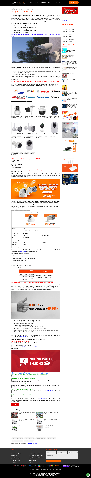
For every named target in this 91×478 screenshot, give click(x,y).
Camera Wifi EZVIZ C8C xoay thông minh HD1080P (42, 117)
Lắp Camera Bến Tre (67, 28)
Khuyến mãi (51, 2)
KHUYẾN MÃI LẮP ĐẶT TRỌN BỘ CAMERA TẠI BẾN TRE (72, 69)
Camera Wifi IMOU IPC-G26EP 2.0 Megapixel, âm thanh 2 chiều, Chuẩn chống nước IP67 (29, 135)
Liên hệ (58, 2)
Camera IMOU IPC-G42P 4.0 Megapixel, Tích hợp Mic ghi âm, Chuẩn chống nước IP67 (17, 135)
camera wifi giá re (48, 8)
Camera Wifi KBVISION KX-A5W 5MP (72, 56)
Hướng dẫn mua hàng (34, 469)
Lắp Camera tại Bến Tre (17, 440)
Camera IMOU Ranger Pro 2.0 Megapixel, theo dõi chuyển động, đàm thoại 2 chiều (54, 118)
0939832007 (14, 21)
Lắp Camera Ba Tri (67, 36)
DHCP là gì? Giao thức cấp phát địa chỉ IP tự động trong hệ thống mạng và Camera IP (72, 106)
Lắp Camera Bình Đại (67, 33)
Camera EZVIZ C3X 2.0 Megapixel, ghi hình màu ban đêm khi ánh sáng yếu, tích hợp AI (17, 152)
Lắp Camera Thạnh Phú (68, 41)
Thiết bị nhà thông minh (16, 462)
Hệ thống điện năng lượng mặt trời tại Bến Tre (72, 93)
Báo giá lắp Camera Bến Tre (35, 452)
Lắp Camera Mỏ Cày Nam (69, 39)
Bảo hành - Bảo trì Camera (34, 453)
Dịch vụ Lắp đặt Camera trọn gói (36, 455)
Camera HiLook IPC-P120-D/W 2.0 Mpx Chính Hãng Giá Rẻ (16, 117)
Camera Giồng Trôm (40, 8)
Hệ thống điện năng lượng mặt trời (36, 457)
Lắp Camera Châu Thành (68, 29)
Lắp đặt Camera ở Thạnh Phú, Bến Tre (27, 426)
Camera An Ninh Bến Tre (21, 8)
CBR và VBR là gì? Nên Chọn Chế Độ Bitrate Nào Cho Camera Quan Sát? (72, 63)
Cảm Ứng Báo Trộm (15, 458)
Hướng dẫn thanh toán (46, 469)
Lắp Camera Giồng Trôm (68, 31)
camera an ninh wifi (31, 8)
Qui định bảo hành (57, 469)
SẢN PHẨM (64, 20)
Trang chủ (13, 8)
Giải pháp (43, 2)
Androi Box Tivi (32, 458)
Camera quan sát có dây (16, 453)
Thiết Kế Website (32, 460)
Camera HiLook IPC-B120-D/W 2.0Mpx (29, 117)
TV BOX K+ (31, 462)
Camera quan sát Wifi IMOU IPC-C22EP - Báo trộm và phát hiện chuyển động (41, 135)
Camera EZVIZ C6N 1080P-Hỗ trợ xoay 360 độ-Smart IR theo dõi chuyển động (29, 152)
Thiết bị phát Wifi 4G (15, 457)
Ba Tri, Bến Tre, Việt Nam (31, 443)
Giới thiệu (29, 2)
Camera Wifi (14, 452)
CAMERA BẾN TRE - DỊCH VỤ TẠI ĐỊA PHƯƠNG (71, 50)
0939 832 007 (74, 2)
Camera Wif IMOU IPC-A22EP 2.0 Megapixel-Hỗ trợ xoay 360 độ (54, 135)
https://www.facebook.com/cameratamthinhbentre (28, 346)
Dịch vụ (36, 2)
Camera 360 (14, 455)
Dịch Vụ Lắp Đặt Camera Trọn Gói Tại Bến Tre (71, 75)
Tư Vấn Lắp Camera (20, 9)
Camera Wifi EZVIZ (71, 79)
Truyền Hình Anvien (15, 460)
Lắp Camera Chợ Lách (68, 34)
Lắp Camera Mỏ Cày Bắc (68, 38)
